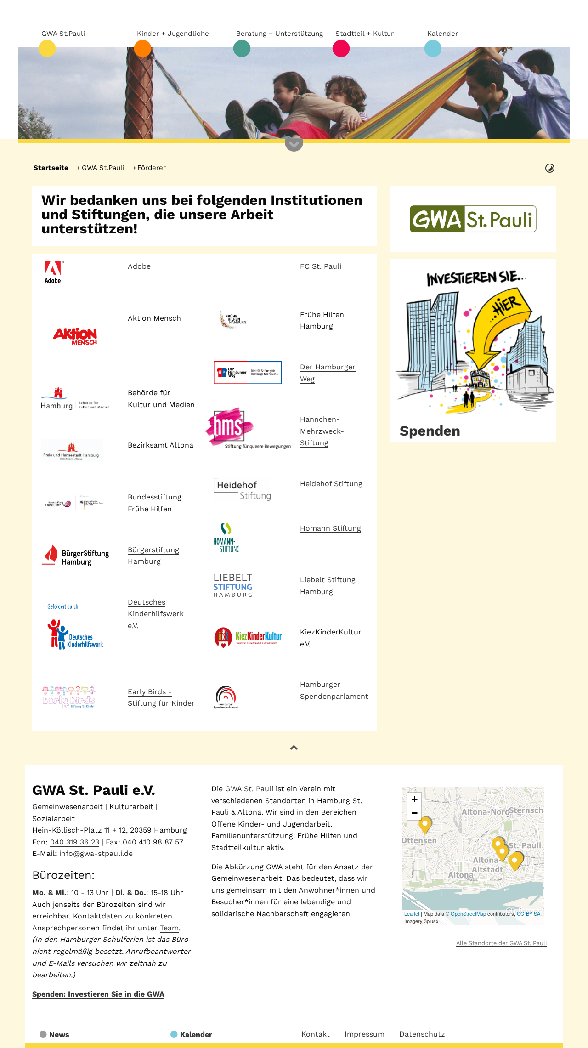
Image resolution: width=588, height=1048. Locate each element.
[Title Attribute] (473, 338)
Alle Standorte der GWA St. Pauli (501, 943)
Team (169, 927)
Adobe (139, 266)
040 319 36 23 (74, 842)
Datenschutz (422, 1034)
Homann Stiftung (330, 528)
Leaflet (411, 913)
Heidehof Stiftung (331, 483)
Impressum (364, 1034)
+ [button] (415, 799)
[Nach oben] (294, 747)
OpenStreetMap (468, 913)
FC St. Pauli (320, 266)
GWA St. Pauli (249, 788)
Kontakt (315, 1034)
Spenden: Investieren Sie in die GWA (98, 994)
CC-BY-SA (528, 913)
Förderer (151, 168)
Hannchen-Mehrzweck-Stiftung (322, 431)
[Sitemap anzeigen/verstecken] (294, 151)
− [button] (415, 813)
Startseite (51, 168)
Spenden (430, 430)
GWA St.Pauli (103, 168)
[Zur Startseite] (294, 93)
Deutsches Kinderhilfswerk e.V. (156, 614)
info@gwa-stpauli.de (96, 853)
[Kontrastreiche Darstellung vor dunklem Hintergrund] (549, 168)
